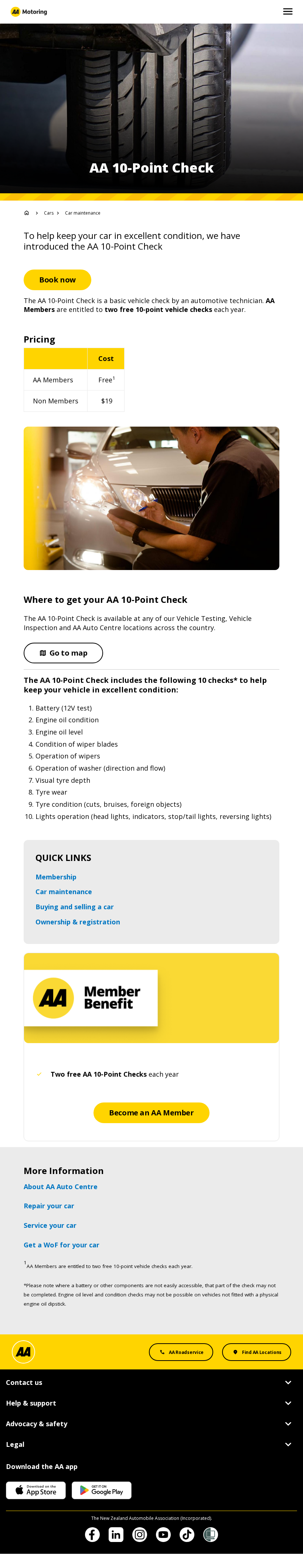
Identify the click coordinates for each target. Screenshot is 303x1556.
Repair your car (49, 1205)
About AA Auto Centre (61, 1186)
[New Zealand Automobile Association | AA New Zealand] (28, 11)
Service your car (50, 1225)
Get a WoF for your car (61, 1244)
